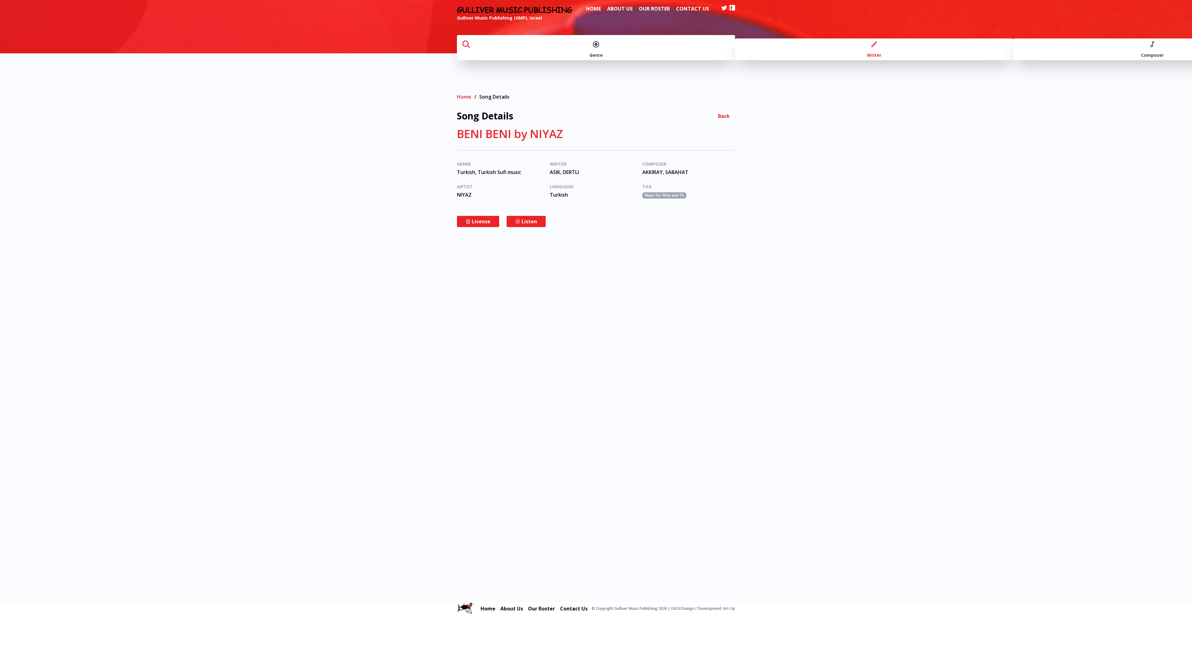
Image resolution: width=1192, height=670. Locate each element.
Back (724, 116)
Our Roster (654, 8)
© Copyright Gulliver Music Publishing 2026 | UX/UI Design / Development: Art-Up (663, 608)
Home (593, 8)
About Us (620, 8)
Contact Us (692, 8)
